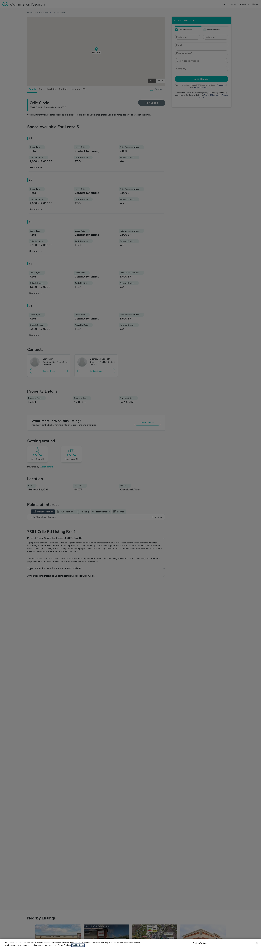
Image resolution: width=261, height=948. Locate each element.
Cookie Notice (78, 945)
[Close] (257, 943)
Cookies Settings (200, 943)
